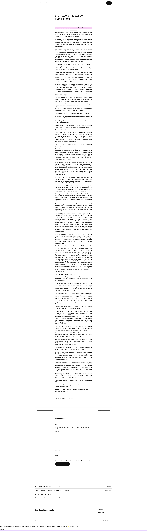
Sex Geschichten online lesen (43, 3)
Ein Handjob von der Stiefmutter (44, 494)
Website (56, 455)
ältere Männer (69, 27)
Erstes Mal (57, 21)
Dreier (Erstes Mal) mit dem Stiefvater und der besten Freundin (52, 490)
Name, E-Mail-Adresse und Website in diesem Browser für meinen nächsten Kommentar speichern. (74, 460)
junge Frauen (79, 27)
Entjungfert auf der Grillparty (104, 410)
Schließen (2, 529)
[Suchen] (109, 3)
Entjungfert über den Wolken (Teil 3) (45, 410)
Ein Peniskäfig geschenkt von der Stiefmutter (47, 486)
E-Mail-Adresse (58, 450)
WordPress (110, 520)
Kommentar (57, 431)
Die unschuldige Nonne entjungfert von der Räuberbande (50, 498)
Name (56, 444)
